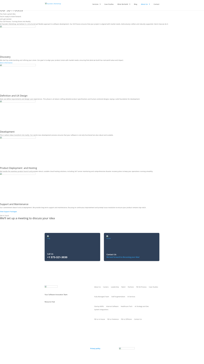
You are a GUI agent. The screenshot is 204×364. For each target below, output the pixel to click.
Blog (135, 4)
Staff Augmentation (118, 297)
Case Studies (109, 4)
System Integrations (101, 310)
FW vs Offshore (126, 319)
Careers (106, 287)
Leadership (115, 287)
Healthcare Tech (126, 306)
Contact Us (138, 319)
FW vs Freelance (113, 319)
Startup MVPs (99, 306)
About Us (144, 4)
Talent (123, 287)
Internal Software (112, 306)
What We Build (122, 4)
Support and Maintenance (14, 204)
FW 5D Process (141, 287)
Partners (131, 287)
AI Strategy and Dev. (142, 306)
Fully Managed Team (101, 297)
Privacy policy (95, 348)
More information (6, 63)
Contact (156, 4)
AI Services (131, 297)
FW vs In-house (99, 319)
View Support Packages (8, 212)
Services (95, 4)
